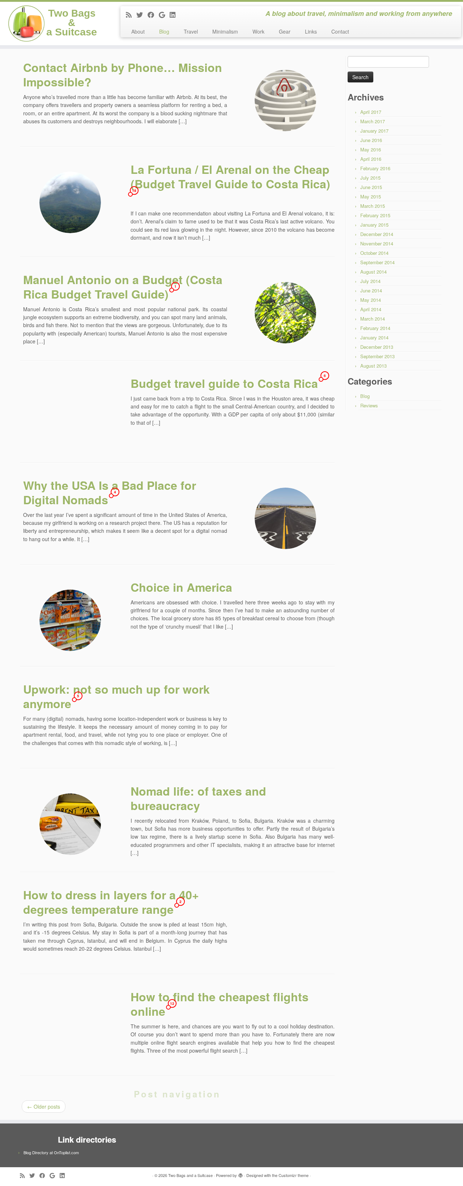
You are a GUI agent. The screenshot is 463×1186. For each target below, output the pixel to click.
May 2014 (370, 299)
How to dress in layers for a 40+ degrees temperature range (111, 901)
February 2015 (375, 215)
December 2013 (376, 346)
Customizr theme (294, 1175)
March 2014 (372, 318)
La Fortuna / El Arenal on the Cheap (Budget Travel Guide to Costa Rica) (230, 176)
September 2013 (377, 356)
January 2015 (374, 224)
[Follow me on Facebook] (153, 14)
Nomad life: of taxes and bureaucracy (198, 798)
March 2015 (372, 205)
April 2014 (370, 309)
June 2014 (371, 290)
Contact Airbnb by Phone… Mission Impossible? (122, 74)
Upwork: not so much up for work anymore (116, 696)
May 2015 (370, 196)
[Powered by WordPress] (240, 1173)
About (138, 31)
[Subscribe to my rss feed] (131, 14)
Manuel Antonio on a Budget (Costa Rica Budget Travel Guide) (122, 286)
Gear (284, 31)
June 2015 (371, 187)
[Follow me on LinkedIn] (175, 14)
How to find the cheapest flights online (220, 1003)
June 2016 (371, 140)
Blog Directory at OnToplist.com (51, 1152)
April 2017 (370, 111)
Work (258, 31)
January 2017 (374, 130)
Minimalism (225, 31)
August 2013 (373, 365)
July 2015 (370, 177)
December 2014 (376, 234)
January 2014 (374, 337)
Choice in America (181, 587)
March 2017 (372, 121)
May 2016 (370, 149)
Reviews (369, 405)
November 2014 (376, 243)
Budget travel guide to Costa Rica (224, 383)
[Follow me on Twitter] (142, 14)
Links (311, 31)
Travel (191, 31)
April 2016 (370, 158)
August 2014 (373, 271)
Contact (340, 31)
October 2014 (374, 252)
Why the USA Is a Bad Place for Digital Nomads (109, 492)
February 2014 (375, 328)
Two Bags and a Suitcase (190, 1175)
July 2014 (370, 281)
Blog (164, 31)
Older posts (43, 1106)
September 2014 (377, 262)
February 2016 (375, 168)
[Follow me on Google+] (164, 14)
